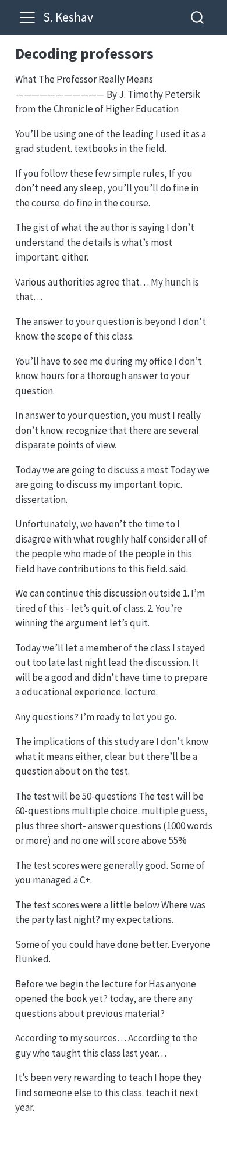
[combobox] (198, 17)
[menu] (27, 17)
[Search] (197, 17)
